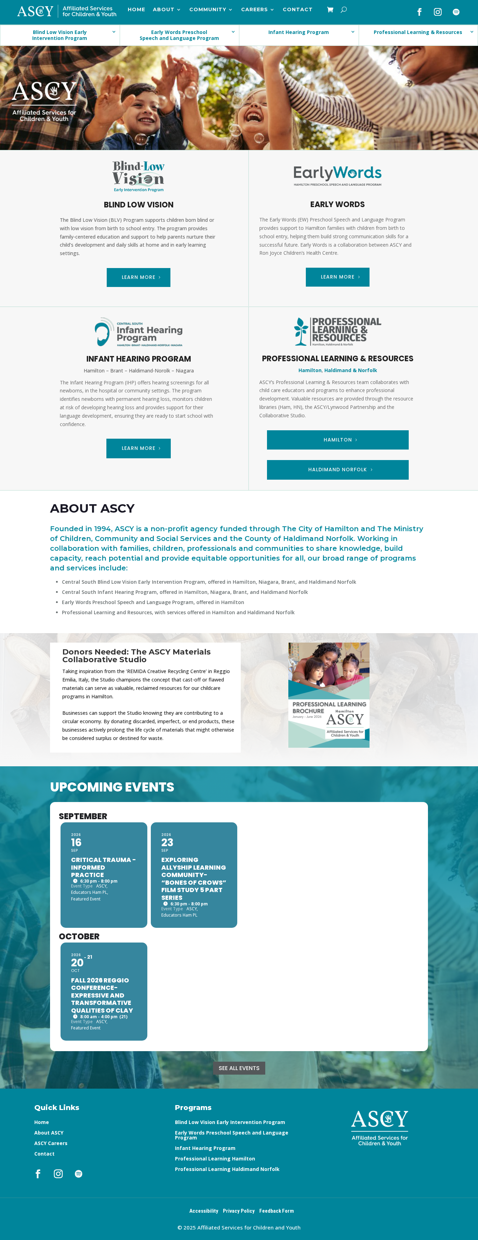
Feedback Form (276, 1211)
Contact (298, 10)
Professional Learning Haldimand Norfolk (227, 1169)
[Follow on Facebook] (419, 12)
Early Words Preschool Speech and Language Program (231, 1135)
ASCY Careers (51, 1143)
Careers (254, 10)
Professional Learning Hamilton (215, 1159)
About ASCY (48, 1133)
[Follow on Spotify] (456, 12)
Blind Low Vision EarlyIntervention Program (59, 35)
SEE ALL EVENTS (239, 1068)
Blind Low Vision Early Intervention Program (230, 1122)
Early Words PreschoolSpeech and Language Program (179, 35)
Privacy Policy (239, 1211)
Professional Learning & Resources (418, 32)
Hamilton (310, 370)
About (164, 10)
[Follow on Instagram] (437, 12)
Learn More (138, 277)
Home (136, 10)
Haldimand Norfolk (337, 469)
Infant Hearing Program (298, 32)
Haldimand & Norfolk (350, 370)
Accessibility (203, 1211)
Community (207, 10)
